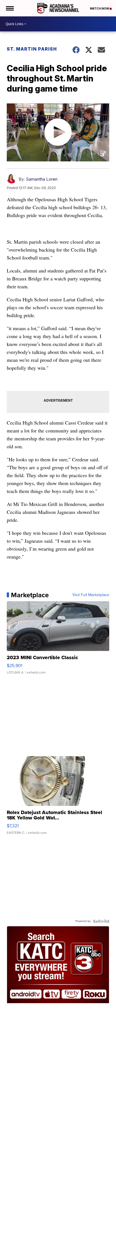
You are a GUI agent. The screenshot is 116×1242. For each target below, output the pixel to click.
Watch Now (100, 8)
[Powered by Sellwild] (101, 921)
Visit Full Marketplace (90, 595)
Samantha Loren (41, 179)
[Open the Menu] (9, 8)
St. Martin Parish (32, 49)
